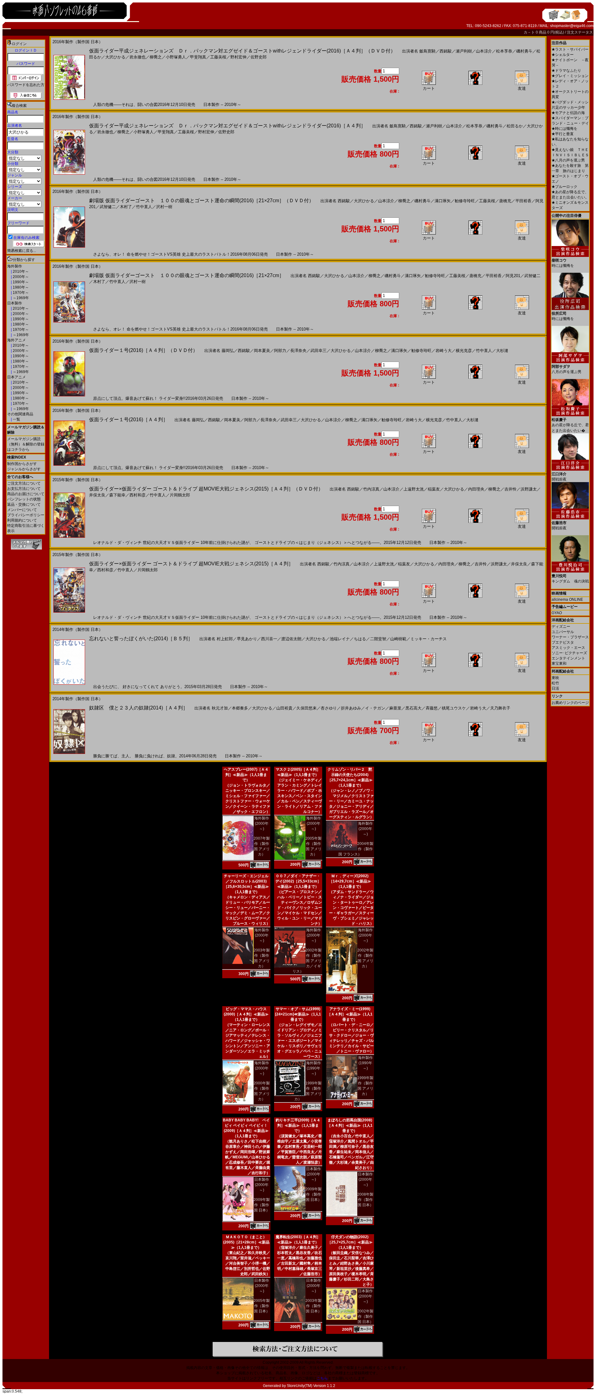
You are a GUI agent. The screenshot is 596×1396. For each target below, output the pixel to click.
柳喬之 (156, 57)
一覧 (16, 419)
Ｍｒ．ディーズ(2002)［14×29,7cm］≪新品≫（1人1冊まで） (350, 881)
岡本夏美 (262, 350)
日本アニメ (16, 377)
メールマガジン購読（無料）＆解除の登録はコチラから (25, 444)
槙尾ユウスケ (454, 708)
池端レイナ (340, 638)
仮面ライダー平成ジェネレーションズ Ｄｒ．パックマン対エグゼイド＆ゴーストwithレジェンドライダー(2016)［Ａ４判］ (227, 125)
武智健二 (108, 206)
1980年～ (20, 287)
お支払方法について (24, 488)
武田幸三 (318, 350)
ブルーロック (564, 187)
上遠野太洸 (414, 489)
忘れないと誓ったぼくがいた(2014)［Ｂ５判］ (141, 638)
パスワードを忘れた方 (25, 85)
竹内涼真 (371, 489)
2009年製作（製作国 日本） (262, 1205)
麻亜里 (395, 708)
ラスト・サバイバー (570, 49)
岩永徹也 (137, 57)
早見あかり (247, 638)
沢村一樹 (164, 206)
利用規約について (22, 520)
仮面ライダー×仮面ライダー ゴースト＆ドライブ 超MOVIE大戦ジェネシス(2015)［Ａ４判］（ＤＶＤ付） (206, 488)
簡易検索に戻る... (21, 251)
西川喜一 (269, 638)
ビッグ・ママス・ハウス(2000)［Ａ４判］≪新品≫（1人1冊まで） (246, 1014)
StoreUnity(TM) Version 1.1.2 (311, 1386)
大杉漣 (502, 350)
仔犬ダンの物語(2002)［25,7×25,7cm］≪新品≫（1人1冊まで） (349, 1242)
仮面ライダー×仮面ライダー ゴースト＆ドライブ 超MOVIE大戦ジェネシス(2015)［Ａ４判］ (191, 563)
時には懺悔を (564, 128)
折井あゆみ (351, 708)
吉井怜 (510, 489)
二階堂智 (378, 638)
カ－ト (530, 32)
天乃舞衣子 (500, 708)
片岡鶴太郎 (180, 495)
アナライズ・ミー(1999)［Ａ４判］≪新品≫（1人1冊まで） (349, 1014)
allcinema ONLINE (567, 599)
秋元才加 (220, 708)
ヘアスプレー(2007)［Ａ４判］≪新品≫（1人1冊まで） (246, 774)
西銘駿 (446, 51)
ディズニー (561, 626)
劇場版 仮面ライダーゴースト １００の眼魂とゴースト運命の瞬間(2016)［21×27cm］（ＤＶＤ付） (201, 200)
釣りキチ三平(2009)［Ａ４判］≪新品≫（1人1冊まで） (298, 1125)
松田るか (515, 126)
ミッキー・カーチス (428, 638)
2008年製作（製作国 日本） (365, 1199)
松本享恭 (504, 51)
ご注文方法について (24, 483)
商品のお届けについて (25, 494)
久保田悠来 (306, 708)
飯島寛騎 (427, 51)
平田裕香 (523, 200)
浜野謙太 (529, 489)
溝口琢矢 (443, 200)
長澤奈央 (298, 350)
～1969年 (20, 298)
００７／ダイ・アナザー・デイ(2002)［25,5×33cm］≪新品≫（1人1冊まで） (298, 881)
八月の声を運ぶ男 (568, 160)
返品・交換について (24, 504)
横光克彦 (464, 350)
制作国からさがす (22, 464)
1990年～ (20, 282)
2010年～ (20, 271)
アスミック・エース (568, 648)
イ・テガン (375, 708)
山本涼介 (484, 51)
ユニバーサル (563, 632)
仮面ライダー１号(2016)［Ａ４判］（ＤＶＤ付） (143, 350)
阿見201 (513, 275)
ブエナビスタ (563, 642)
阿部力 (280, 350)
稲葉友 (434, 489)
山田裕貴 (284, 708)
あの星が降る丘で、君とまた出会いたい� (570, 425)
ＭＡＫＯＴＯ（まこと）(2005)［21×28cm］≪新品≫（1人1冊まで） (246, 1242)
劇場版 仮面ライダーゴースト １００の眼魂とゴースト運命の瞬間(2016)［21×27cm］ (186, 275)
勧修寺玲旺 (465, 200)
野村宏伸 (238, 57)
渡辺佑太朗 (291, 638)
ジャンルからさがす (24, 469)
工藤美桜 (218, 57)
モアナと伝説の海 (568, 113)
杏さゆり (329, 708)
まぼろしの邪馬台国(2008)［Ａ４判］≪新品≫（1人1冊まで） (349, 1125)
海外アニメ (16, 340)
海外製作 (14, 266)
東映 (555, 678)
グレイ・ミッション (570, 76)
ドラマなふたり (566, 70)
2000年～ (20, 277)
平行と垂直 (563, 134)
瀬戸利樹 (464, 51)
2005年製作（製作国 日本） (262, 1305)
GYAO (557, 613)
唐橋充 (505, 200)
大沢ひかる (115, 57)
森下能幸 (117, 495)
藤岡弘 (228, 350)
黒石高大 (413, 708)
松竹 (555, 683)
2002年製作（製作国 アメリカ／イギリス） (307, 961)
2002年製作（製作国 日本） (365, 1316)
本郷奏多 (240, 708)
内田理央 (476, 489)
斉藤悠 (432, 708)
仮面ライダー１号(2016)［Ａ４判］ (128, 419)
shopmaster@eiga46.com (572, 26)
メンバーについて (22, 510)
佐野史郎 (259, 57)
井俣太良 (97, 495)
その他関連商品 (20, 414)
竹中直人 (144, 206)
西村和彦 (137, 495)
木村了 (126, 206)
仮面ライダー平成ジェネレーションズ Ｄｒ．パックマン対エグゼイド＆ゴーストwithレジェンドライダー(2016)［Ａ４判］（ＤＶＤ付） (242, 50)
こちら (322, 1378)
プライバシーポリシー (25, 515)
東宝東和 (559, 663)
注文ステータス (580, 32)
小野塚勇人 (176, 57)
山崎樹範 (398, 638)
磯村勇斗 (524, 51)
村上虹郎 (225, 638)
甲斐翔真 (198, 57)
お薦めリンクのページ (570, 702)
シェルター (563, 54)
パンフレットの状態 (24, 499)
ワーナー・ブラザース (570, 637)
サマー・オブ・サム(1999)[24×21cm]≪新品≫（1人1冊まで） (298, 1014)
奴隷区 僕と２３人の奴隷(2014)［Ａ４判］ (138, 707)
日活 (555, 688)
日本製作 (14, 303)
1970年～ (20, 292)
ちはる (360, 638)
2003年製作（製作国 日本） (313, 1305)
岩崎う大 (444, 350)
